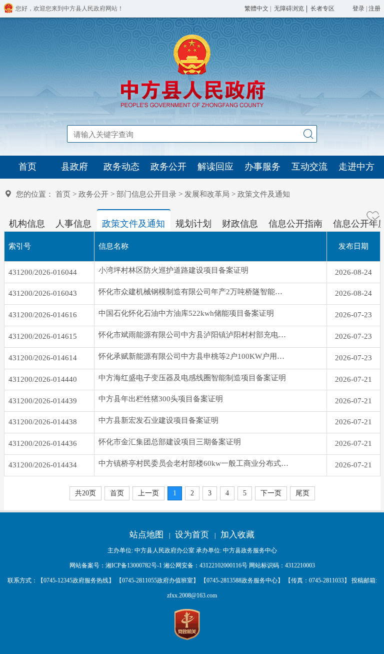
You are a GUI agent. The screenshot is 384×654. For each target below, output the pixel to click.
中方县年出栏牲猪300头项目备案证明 (160, 399)
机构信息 (27, 224)
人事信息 (74, 224)
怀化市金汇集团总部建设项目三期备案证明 (169, 442)
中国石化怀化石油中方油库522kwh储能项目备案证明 (186, 313)
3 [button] (210, 493)
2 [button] (192, 493)
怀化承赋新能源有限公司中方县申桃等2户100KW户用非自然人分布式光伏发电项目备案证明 (193, 356)
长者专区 (322, 8)
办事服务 (262, 167)
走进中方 (356, 167)
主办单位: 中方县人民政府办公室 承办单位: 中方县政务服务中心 (192, 550)
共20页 (85, 493)
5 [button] (244, 493)
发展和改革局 (207, 194)
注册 (374, 8)
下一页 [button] (271, 493)
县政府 (74, 167)
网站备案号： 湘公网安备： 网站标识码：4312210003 (192, 565)
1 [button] (174, 493)
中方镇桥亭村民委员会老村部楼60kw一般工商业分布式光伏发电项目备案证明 (193, 463)
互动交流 (310, 167)
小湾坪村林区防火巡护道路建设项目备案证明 (173, 270)
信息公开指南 (295, 224)
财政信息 (240, 224)
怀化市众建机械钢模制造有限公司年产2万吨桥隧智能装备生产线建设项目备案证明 (193, 292)
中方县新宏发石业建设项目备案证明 (158, 420)
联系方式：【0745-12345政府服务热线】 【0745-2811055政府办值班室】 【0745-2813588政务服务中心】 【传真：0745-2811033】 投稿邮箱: (192, 588)
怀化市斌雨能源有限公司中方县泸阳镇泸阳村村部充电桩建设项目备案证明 (193, 335)
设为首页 (192, 534)
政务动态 (122, 167)
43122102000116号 (224, 565)
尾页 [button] (303, 493)
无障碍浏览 (289, 8)
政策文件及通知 (133, 224)
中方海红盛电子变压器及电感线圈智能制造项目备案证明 (192, 378)
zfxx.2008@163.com (192, 595)
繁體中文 (256, 8)
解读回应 (216, 167)
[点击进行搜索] (308, 134)
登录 (358, 8)
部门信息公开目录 (146, 194)
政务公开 (168, 167)
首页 (27, 167)
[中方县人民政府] (192, 108)
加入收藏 (237, 534)
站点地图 (147, 534)
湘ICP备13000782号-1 (134, 565)
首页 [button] (117, 493)
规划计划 (194, 224)
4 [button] (227, 493)
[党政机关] (187, 625)
